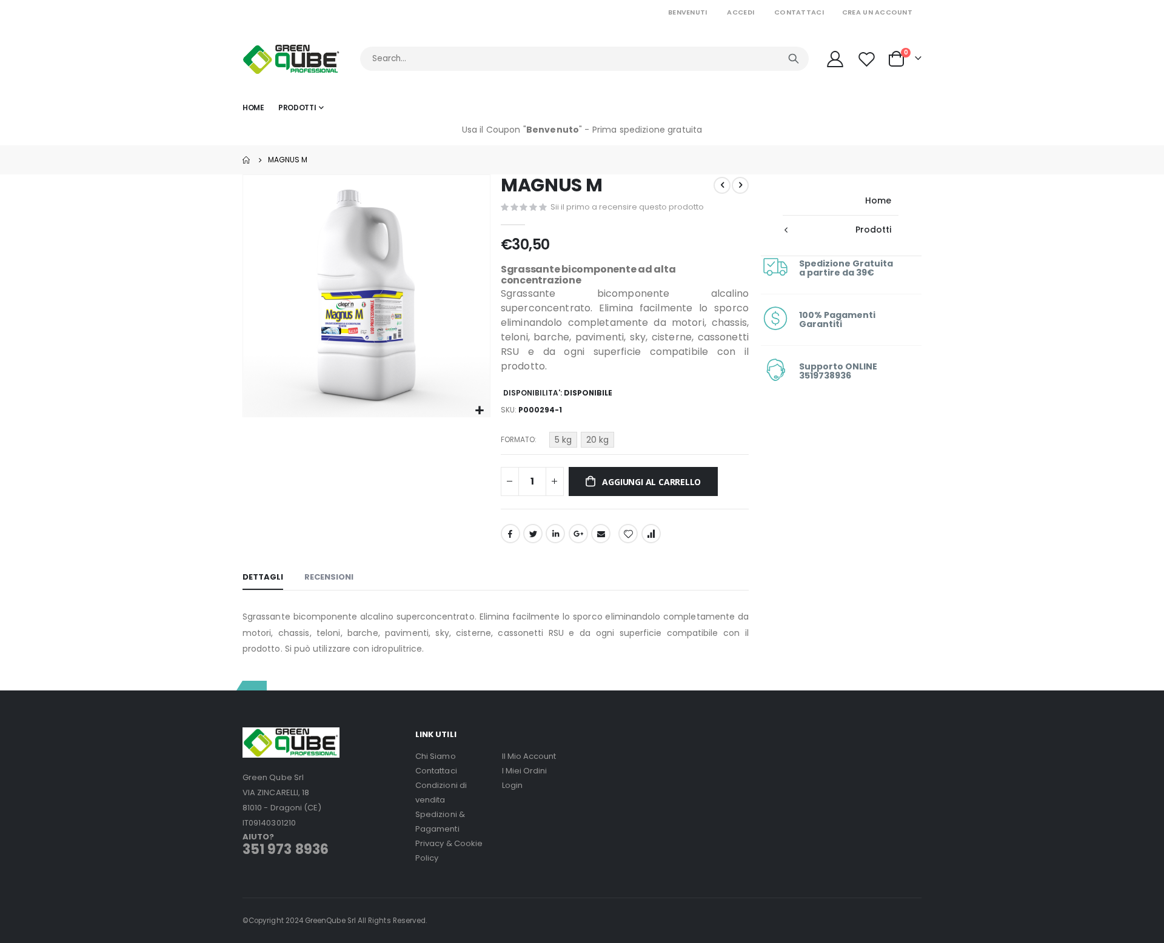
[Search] (794, 59)
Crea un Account (877, 12)
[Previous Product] (722, 185)
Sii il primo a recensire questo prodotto (627, 207)
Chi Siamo (435, 756)
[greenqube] (291, 59)
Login (512, 785)
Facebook (510, 533)
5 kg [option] (563, 440)
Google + (578, 533)
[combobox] (584, 59)
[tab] (262, 578)
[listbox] (583, 441)
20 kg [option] (597, 440)
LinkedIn (555, 533)
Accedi (740, 12)
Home (246, 160)
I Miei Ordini (524, 770)
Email (600, 533)
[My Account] (835, 59)
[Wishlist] (868, 59)
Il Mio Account (529, 756)
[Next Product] (740, 185)
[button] (479, 411)
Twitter (533, 533)
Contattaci (799, 12)
